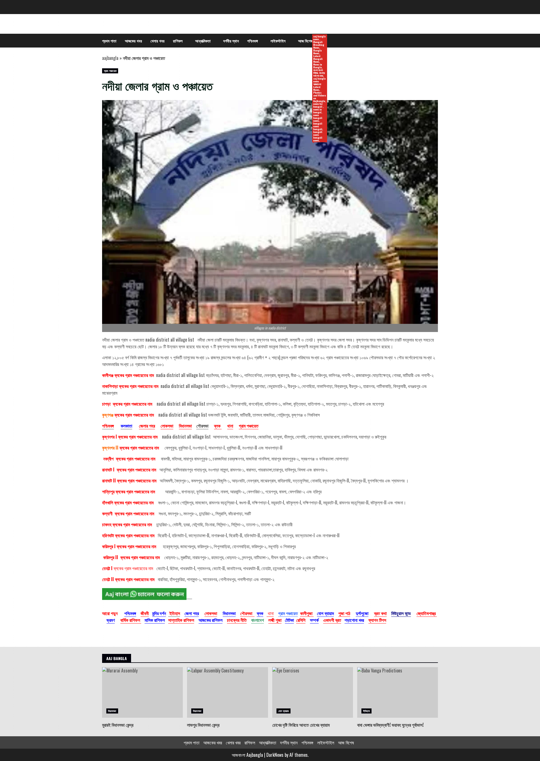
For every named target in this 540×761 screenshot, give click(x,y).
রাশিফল (178, 41)
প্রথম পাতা (109, 41)
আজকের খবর (133, 41)
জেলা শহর (191, 613)
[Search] (431, 40)
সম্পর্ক (314, 620)
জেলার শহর (147, 425)
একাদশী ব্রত (332, 620)
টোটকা (289, 620)
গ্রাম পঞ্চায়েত (110, 71)
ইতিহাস (366, 711)
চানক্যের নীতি (237, 620)
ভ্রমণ (111, 620)
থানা (230, 425)
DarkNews (275, 754)
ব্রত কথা (380, 613)
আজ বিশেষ (307, 41)
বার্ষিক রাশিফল (130, 620)
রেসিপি (300, 620)
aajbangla (110, 58)
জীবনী (145, 613)
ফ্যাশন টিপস (377, 620)
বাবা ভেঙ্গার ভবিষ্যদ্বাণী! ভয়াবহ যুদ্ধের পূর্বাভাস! (397, 692)
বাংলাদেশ (257, 620)
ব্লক (218, 425)
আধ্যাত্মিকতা (203, 41)
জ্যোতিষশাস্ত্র (427, 613)
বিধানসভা (185, 425)
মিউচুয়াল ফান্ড (401, 613)
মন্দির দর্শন (159, 613)
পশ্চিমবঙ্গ (252, 41)
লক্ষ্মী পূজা (275, 620)
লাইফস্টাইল (278, 41)
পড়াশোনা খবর (354, 620)
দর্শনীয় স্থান (231, 41)
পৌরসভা (202, 425)
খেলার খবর (157, 41)
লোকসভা (167, 425)
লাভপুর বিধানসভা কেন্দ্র (227, 692)
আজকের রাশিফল (210, 620)
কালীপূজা (307, 613)
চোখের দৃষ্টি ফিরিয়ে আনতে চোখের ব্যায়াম (312, 692)
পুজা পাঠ (344, 613)
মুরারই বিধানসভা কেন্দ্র (142, 692)
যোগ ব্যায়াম (325, 613)
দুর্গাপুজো (362, 613)
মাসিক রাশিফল (155, 620)
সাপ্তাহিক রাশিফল (181, 620)
